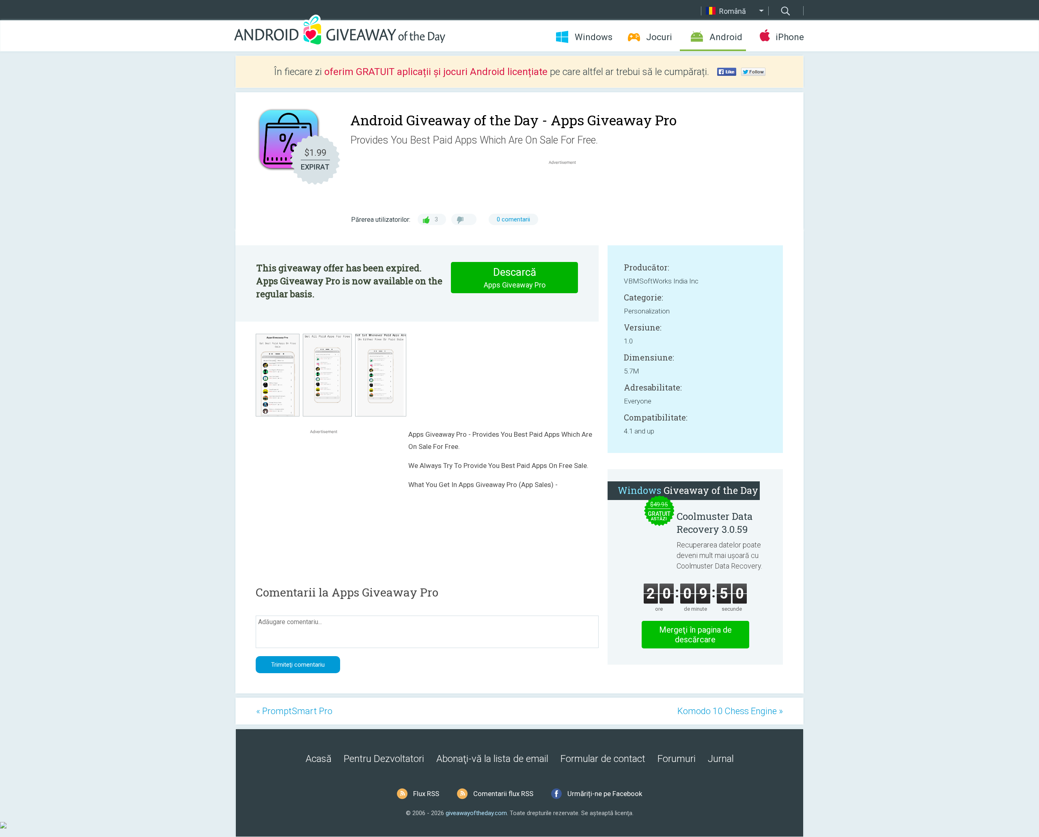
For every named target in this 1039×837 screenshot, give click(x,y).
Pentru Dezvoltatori (384, 758)
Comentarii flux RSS (503, 794)
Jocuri (659, 37)
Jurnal (721, 758)
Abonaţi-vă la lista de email (492, 758)
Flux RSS (426, 794)
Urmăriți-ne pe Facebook (604, 794)
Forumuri (676, 758)
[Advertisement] (566, 185)
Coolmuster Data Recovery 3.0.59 (714, 523)
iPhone (790, 37)
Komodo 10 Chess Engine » (730, 711)
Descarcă (514, 277)
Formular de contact (602, 758)
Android (725, 37)
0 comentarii (513, 219)
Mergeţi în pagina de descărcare (695, 634)
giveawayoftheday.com (476, 813)
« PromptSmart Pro (294, 711)
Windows (593, 37)
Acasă (319, 758)
